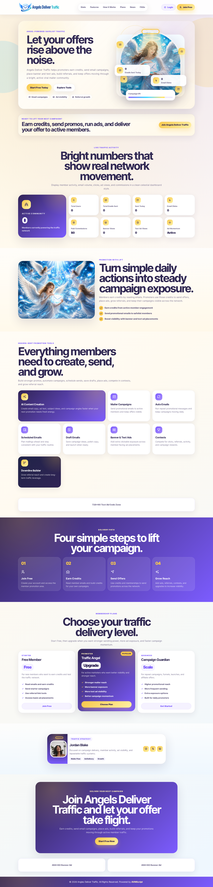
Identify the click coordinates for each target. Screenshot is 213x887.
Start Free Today (39, 87)
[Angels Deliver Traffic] (41, 7)
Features (94, 7)
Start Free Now (107, 841)
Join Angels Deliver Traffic (175, 125)
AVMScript (137, 882)
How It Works (109, 7)
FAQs (142, 7)
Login (170, 7)
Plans (123, 7)
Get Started (166, 706)
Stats (83, 7)
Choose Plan (106, 704)
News (132, 7)
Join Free (187, 7)
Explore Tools (64, 87)
